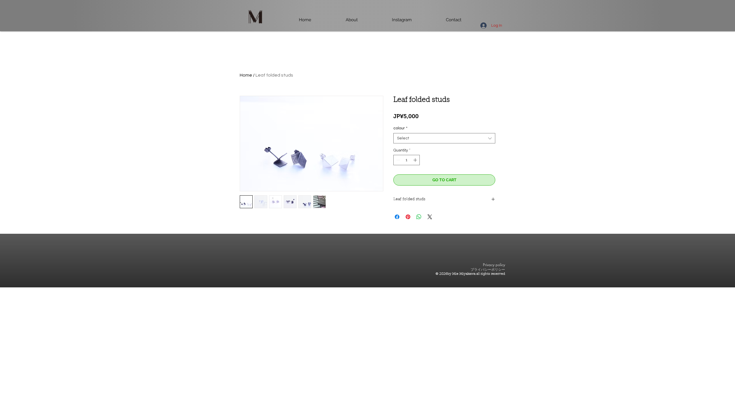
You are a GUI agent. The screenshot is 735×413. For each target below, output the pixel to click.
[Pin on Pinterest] (408, 216)
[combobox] (444, 138)
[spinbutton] (406, 160)
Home (246, 75)
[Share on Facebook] (397, 216)
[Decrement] (397, 160)
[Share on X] (429, 216)
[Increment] (415, 160)
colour (400, 128)
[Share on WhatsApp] (418, 216)
